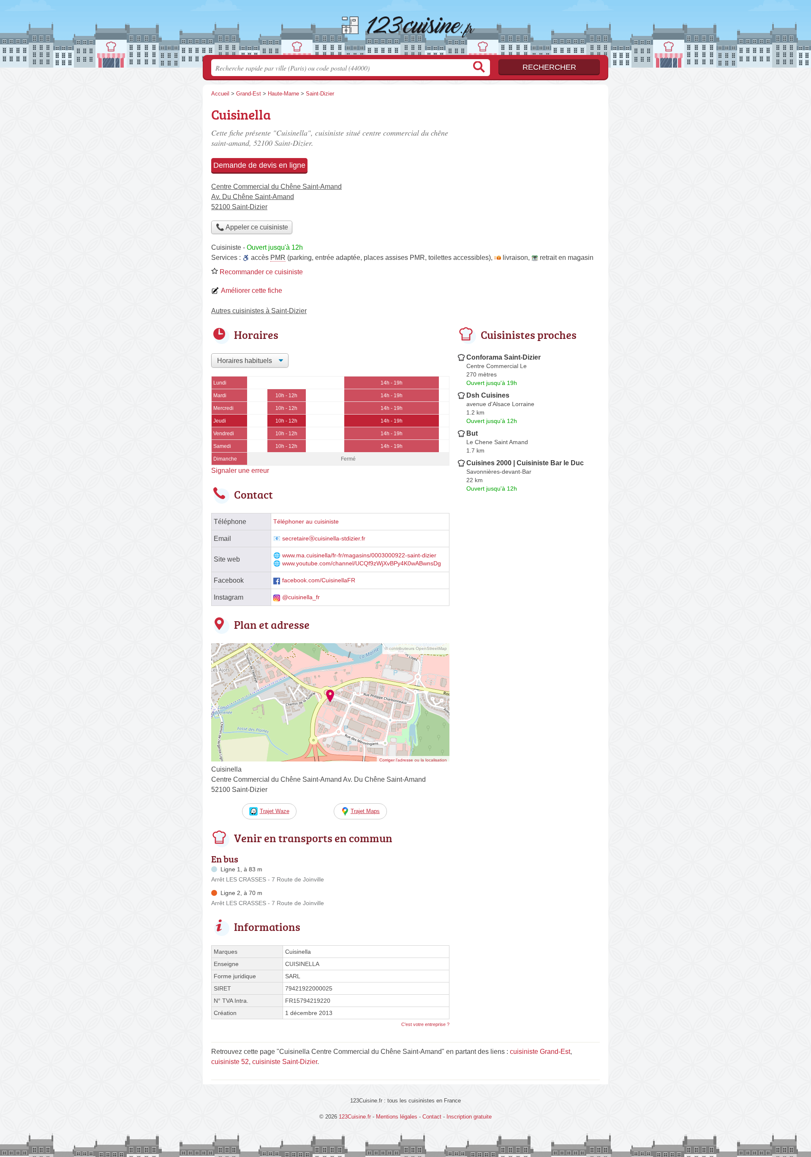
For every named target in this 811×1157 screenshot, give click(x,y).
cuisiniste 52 (230, 1061)
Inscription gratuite (469, 1116)
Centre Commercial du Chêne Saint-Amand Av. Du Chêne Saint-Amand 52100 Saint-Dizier (276, 196)
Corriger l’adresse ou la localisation (413, 760)
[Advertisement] (529, 692)
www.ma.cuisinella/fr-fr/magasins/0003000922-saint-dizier (359, 555)
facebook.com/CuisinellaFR (318, 580)
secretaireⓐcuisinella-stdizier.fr (323, 538)
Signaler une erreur (240, 470)
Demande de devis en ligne (259, 165)
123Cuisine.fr (405, 30)
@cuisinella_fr (301, 597)
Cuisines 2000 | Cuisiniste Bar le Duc (525, 463)
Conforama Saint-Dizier (503, 357)
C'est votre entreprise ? (425, 1024)
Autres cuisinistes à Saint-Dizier (259, 310)
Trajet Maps (365, 811)
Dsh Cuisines (487, 395)
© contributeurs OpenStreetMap (416, 648)
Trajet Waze (274, 811)
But (472, 433)
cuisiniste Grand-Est (540, 1051)
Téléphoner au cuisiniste (306, 521)
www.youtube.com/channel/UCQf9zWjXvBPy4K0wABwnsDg (361, 563)
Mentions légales (396, 1116)
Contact (431, 1116)
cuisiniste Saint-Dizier (284, 1061)
